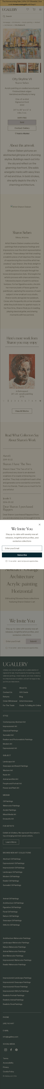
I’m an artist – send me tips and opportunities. (23, 561)
